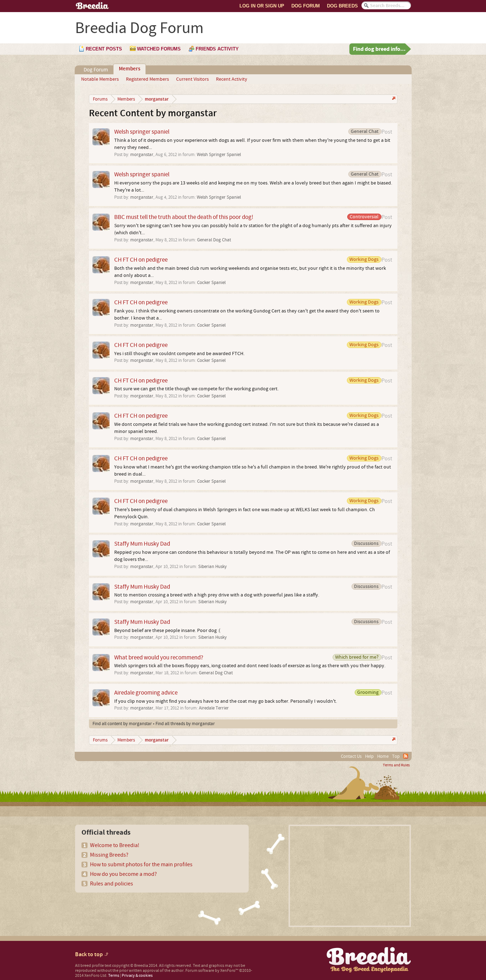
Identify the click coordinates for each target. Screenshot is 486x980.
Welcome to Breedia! (114, 845)
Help (369, 756)
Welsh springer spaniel (141, 132)
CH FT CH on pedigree (141, 260)
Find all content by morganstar (122, 724)
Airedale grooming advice (146, 693)
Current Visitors (192, 79)
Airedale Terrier (214, 708)
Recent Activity (231, 79)
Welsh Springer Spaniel (219, 154)
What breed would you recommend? (158, 657)
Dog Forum (305, 6)
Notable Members (100, 79)
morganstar (141, 154)
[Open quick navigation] (393, 99)
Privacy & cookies (137, 975)
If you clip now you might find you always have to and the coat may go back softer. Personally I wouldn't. (225, 701)
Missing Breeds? (109, 854)
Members (129, 69)
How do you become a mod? (123, 874)
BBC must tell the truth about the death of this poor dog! (183, 217)
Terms (113, 975)
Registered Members (147, 79)
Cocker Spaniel (211, 282)
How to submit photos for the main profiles (141, 864)
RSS (405, 756)
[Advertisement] (350, 876)
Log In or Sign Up (261, 6)
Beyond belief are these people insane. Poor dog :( (167, 630)
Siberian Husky (212, 566)
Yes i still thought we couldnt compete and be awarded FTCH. (179, 353)
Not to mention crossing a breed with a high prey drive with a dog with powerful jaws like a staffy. (216, 595)
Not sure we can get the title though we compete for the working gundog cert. (196, 389)
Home (383, 756)
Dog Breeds (342, 6)
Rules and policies (111, 883)
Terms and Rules (396, 765)
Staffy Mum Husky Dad (142, 544)
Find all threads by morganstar (185, 724)
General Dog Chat (214, 240)
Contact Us (351, 756)
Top (396, 756)
